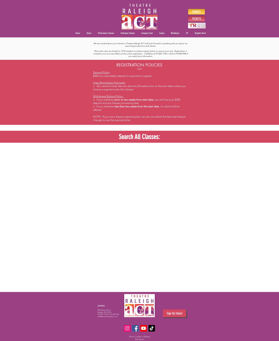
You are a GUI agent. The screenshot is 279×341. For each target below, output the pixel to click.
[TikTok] (151, 328)
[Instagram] (127, 328)
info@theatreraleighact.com (107, 316)
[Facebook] (135, 328)
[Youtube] (143, 328)
